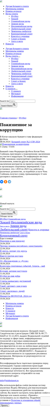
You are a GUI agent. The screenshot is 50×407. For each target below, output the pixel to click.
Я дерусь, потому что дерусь (13, 251)
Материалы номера (15, 9)
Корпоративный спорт (21, 34)
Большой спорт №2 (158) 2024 (26, 141)
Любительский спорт (21, 29)
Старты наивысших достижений (15, 281)
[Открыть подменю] (19, 56)
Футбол (14, 16)
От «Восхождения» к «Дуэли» (14, 261)
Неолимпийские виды (21, 26)
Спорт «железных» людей (12, 291)
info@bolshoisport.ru (9, 380)
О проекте (10, 88)
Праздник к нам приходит (12, 241)
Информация (17, 96)
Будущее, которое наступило (13, 271)
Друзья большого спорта (17, 6)
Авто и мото (17, 41)
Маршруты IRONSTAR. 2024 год (16, 296)
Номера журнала (13, 11)
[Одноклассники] (5, 181)
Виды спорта (12, 14)
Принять (4, 405)
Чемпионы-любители (21, 31)
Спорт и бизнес (18, 39)
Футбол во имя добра (10, 276)
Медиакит (16, 93)
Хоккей (14, 19)
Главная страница (8, 118)
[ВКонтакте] (1, 181)
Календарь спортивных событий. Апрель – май (22, 266)
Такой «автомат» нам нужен (13, 286)
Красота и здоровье (20, 36)
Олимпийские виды (20, 21)
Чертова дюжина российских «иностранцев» (21, 246)
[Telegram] (9, 181)
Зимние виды (17, 24)
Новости (10, 44)
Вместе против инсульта (11, 256)
